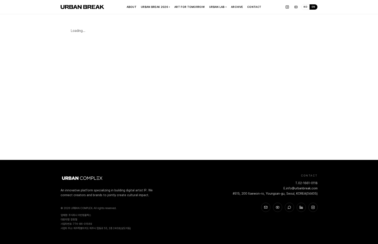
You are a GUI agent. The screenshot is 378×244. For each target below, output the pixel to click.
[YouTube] (295, 6)
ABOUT (132, 7)
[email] (265, 207)
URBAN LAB (218, 7)
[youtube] (277, 207)
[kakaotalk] (289, 207)
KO (305, 6)
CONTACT (254, 7)
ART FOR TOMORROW (189, 7)
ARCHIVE (237, 7)
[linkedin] (301, 207)
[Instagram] (287, 6)
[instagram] (313, 207)
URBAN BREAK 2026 (155, 7)
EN (313, 6)
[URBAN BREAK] (82, 7)
